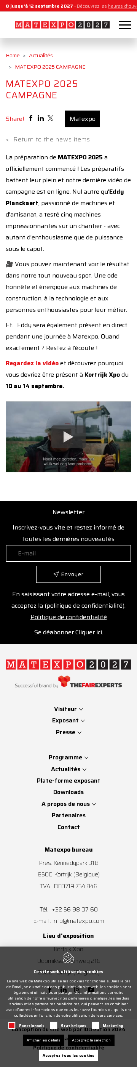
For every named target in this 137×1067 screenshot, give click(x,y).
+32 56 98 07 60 (75, 909)
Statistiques (73, 1025)
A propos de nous (65, 804)
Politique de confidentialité (68, 617)
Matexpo (83, 119)
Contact (68, 827)
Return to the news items (48, 139)
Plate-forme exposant (68, 780)
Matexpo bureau (69, 850)
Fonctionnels (32, 1025)
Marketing (113, 1025)
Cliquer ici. (89, 632)
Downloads (68, 792)
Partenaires (69, 815)
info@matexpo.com (78, 921)
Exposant (66, 720)
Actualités (41, 55)
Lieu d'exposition (68, 936)
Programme (65, 757)
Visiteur (66, 709)
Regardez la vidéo (32, 363)
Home (13, 55)
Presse (66, 732)
